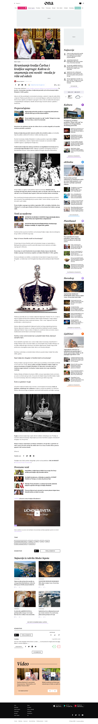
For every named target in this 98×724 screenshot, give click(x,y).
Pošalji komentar (50, 551)
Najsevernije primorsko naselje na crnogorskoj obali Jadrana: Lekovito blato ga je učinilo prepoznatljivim (73, 55)
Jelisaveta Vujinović (20, 81)
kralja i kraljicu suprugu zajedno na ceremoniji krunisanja (42, 88)
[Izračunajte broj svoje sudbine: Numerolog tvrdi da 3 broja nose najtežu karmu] (67, 302)
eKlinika (68, 162)
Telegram (28, 462)
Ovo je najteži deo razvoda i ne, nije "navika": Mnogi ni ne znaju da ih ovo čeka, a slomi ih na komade (73, 80)
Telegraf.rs (18, 3)
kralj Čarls (31, 544)
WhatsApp (18, 462)
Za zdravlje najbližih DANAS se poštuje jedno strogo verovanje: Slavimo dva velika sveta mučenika (73, 67)
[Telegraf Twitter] (76, 715)
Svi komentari (37, 652)
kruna (42, 541)
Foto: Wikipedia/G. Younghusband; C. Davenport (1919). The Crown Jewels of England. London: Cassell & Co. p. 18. (35, 312)
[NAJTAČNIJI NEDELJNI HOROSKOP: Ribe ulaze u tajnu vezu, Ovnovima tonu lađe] (49, 569)
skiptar (31, 541)
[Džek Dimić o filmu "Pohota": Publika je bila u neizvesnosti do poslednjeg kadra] (67, 150)
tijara (47, 541)
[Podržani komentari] (55, 635)
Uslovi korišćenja (17, 531)
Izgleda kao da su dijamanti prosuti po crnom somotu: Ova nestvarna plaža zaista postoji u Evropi (73, 74)
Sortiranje (52, 632)
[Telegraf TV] (82, 715)
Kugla (36, 541)
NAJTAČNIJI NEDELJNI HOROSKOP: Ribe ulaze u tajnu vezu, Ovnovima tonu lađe (73, 61)
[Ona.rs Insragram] (79, 715)
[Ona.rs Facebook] (72, 715)
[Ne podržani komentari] (59, 635)
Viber (23, 462)
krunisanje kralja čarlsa (20, 541)
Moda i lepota (17, 61)
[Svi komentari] (51, 635)
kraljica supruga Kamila (21, 544)
